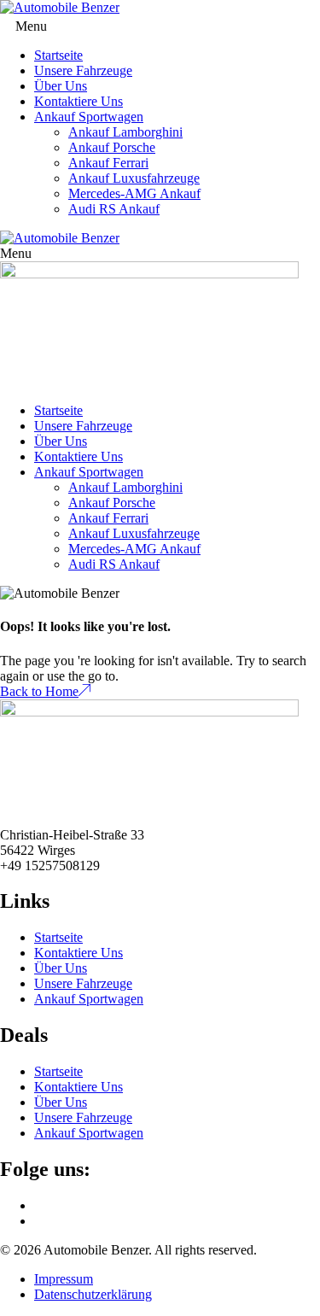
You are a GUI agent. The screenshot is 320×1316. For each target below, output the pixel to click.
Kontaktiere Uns (78, 101)
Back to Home (39, 691)
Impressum (63, 1279)
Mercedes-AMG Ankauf (134, 193)
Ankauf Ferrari (108, 162)
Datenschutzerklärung (93, 1294)
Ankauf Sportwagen (88, 116)
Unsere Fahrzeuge (83, 70)
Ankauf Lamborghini (125, 132)
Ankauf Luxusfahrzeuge (134, 178)
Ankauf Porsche (111, 147)
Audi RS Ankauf (114, 209)
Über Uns (60, 86)
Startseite (58, 55)
